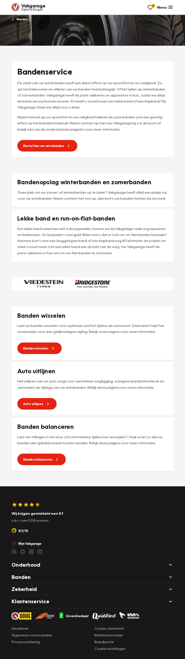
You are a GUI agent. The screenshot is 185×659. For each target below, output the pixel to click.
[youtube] (22, 551)
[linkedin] (40, 551)
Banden (22, 19)
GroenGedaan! (77, 616)
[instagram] (31, 551)
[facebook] (14, 551)
